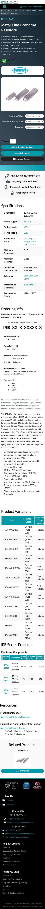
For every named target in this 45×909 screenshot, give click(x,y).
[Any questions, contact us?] (7, 176)
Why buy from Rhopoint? (25, 181)
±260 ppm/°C (30, 285)
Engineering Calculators (11, 854)
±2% (26, 276)
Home (3, 11)
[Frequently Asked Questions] (6, 187)
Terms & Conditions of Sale (13, 893)
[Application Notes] (12, 193)
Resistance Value (16, 116)
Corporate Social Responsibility (14, 883)
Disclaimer (6, 886)
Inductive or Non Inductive (12, 122)
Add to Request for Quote (22, 147)
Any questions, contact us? (25, 175)
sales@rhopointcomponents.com (20, 822)
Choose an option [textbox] (33, 116)
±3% (31, 276)
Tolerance (19, 127)
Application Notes (25, 192)
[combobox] (34, 116)
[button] (1, 759)
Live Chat (6, 858)
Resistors (32, 11)
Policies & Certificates (11, 861)
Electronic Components (17, 11)
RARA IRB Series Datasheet (17, 717)
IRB (25, 227)
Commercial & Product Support (14, 851)
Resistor (27, 221)
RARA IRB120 (22, 750)
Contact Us (18, 811)
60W (26, 233)
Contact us (6, 876)
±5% (36, 276)
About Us (6, 848)
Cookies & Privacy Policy (12, 879)
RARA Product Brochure (16, 728)
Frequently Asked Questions (25, 187)
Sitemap (5, 889)
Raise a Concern (9, 865)
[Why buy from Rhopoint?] (8, 181)
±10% (26, 279)
